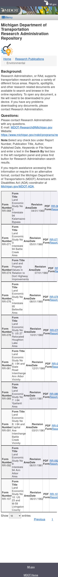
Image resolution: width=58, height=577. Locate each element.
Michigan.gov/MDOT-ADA (17, 186)
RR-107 (6, 499)
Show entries (16, 515)
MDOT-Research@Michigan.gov (31, 127)
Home (7, 59)
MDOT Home (31, 575)
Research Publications (29, 59)
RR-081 (6, 368)
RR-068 (6, 211)
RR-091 (6, 430)
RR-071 (6, 244)
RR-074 (6, 273)
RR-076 (6, 301)
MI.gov (52, 4)
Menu (9, 17)
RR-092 (6, 465)
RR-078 (6, 335)
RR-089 (6, 398)
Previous (39, 519)
